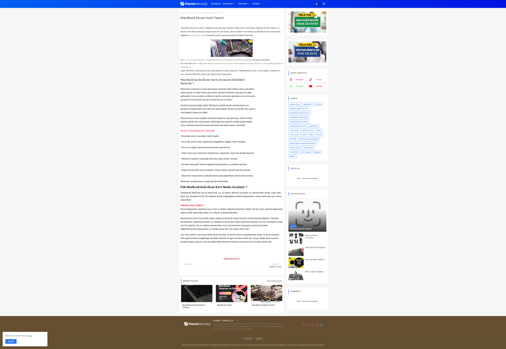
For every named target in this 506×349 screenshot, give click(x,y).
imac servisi (294, 135)
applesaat (307, 104)
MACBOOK (195, 13)
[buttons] (303, 325)
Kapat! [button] (11, 341)
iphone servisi (295, 148)
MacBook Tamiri (224, 305)
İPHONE (293, 139)
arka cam (318, 104)
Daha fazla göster (274, 281)
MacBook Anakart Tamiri (263, 305)
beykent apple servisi (298, 109)
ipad (304, 135)
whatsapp (299, 86)
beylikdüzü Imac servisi (299, 117)
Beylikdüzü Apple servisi (299, 113)
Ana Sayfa (215, 4)
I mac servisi (294, 130)
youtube (319, 86)
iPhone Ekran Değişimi (314, 272)
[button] (318, 4)
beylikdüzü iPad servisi (299, 122)
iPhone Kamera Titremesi (311, 236)
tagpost (317, 152)
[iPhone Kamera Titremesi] (296, 238)
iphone (319, 135)
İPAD (311, 135)
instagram (299, 80)
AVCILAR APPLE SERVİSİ (314, 260)
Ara (27, 336)
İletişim (256, 4)
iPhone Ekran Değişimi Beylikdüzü (303, 143)
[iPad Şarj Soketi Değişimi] (296, 250)
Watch (292, 156)
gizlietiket (314, 126)
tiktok (319, 80)
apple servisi (295, 104)
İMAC (319, 130)
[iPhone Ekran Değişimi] (296, 275)
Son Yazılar (228, 4)
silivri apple (306, 152)
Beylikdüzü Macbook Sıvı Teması (194, 306)
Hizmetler (242, 4)
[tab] (216, 3)
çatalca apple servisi (298, 126)
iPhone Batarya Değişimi (309, 139)
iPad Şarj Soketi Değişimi (315, 247)
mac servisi (308, 148)
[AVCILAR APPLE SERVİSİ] (296, 263)
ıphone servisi (308, 130)
